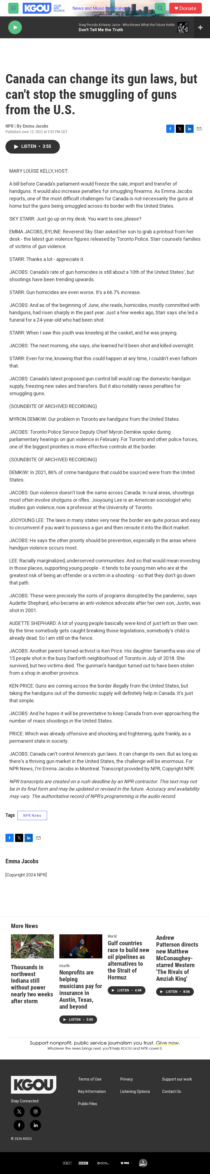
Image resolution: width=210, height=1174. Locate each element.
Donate (187, 8)
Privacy (126, 1079)
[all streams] (202, 27)
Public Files (87, 1104)
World (112, 936)
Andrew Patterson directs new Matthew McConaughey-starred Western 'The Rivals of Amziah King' (177, 958)
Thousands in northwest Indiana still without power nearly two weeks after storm (32, 984)
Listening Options (135, 1092)
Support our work (177, 1079)
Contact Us (171, 1092)
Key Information (92, 1092)
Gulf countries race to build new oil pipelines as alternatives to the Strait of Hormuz (128, 960)
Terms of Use (89, 1079)
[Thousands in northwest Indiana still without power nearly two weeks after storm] (32, 946)
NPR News (32, 815)
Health (64, 966)
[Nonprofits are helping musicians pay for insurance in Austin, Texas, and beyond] (80, 946)
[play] (15, 27)
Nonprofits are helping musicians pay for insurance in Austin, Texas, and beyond (80, 989)
